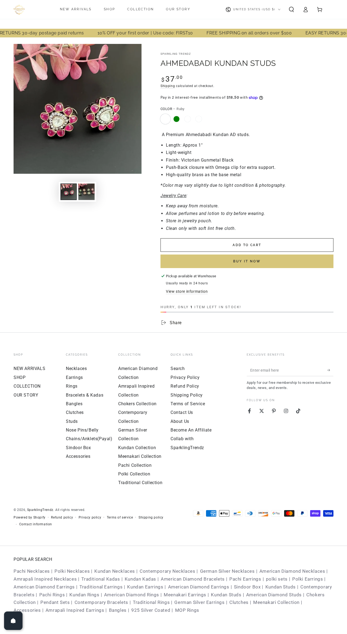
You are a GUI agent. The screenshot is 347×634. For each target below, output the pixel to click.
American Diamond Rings (131, 594)
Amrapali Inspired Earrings (75, 610)
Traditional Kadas (100, 579)
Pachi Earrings (245, 579)
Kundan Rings (84, 594)
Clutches (75, 412)
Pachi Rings (52, 594)
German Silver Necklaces (227, 571)
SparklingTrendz (40, 510)
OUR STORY (26, 395)
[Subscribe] (330, 370)
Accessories (78, 456)
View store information (187, 291)
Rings (72, 386)
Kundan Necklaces (114, 571)
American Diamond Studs (274, 594)
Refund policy (62, 517)
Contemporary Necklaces (167, 571)
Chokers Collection (137, 403)
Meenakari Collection (140, 456)
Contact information (35, 524)
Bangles (74, 403)
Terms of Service (188, 403)
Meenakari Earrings (185, 594)
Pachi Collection (135, 465)
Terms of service (120, 517)
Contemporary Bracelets (101, 602)
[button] (291, 9)
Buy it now (247, 261)
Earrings (74, 377)
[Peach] (187, 119)
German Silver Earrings (199, 602)
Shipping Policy (187, 395)
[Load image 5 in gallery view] (86, 192)
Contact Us (182, 412)
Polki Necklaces (72, 571)
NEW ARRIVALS (29, 368)
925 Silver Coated (150, 610)
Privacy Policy (185, 377)
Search (178, 368)
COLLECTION (27, 386)
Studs (72, 421)
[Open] (13, 621)
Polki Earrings (307, 579)
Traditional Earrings (101, 587)
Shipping (167, 86)
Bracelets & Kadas (84, 395)
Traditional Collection (140, 482)
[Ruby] (165, 119)
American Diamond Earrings (44, 587)
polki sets (277, 579)
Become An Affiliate (191, 430)
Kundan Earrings (145, 587)
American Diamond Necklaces (292, 571)
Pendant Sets (55, 602)
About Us (180, 421)
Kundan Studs (280, 587)
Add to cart (247, 245)
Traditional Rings (151, 602)
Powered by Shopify (30, 517)
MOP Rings (187, 610)
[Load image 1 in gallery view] (68, 192)
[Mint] (199, 119)
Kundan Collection (137, 447)
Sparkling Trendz (175, 53)
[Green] (176, 119)
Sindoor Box (78, 447)
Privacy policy (90, 517)
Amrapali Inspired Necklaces (45, 579)
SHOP (19, 377)
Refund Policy (185, 386)
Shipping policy (151, 517)
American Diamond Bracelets (193, 579)
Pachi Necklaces (32, 571)
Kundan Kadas (140, 579)
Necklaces (76, 368)
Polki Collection (134, 474)
